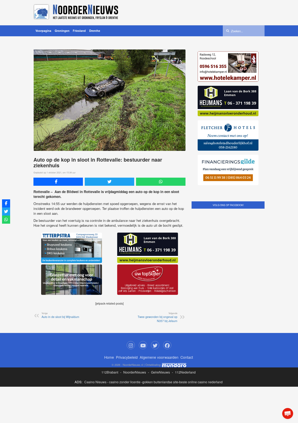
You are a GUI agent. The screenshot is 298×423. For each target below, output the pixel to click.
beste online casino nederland (201, 382)
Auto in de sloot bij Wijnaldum (60, 315)
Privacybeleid (127, 357)
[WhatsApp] (160, 182)
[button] (287, 413)
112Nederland (185, 372)
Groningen (62, 31)
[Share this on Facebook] (58, 182)
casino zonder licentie (124, 382)
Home (109, 357)
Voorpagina (43, 31)
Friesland (79, 31)
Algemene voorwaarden (159, 357)
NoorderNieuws (134, 372)
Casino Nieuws (95, 382)
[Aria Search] (227, 30)
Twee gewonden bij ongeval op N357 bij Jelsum (157, 317)
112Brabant (109, 372)
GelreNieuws (160, 372)
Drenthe (94, 31)
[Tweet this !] (109, 182)
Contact (186, 357)
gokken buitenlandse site (160, 382)
